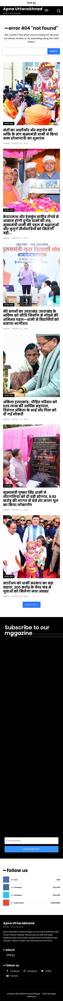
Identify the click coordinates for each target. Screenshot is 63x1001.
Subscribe (55, 903)
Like (58, 879)
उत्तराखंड (7, 486)
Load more (30, 604)
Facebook (14, 971)
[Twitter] (42, 971)
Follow (56, 887)
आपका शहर (8, 123)
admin (6, 143)
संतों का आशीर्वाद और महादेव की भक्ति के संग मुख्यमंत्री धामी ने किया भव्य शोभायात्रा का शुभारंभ (30, 134)
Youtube (14, 975)
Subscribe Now (31, 849)
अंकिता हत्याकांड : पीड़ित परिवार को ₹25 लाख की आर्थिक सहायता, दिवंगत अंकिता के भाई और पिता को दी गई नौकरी (30, 408)
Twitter (48, 971)
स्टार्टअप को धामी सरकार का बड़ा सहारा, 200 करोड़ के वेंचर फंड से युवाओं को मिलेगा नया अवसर (28, 587)
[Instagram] (24, 971)
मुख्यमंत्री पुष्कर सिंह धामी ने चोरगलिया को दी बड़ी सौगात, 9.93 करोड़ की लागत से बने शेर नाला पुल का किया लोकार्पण (30, 498)
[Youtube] (7, 976)
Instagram (32, 971)
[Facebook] (7, 971)
